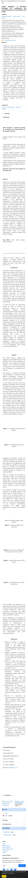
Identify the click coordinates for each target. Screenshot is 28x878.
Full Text (7, 113)
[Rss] (15, 870)
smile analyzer (10, 107)
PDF (8, 815)
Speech (4, 109)
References (7, 795)
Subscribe (22, 865)
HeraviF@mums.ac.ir (12, 767)
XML (6, 813)
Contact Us (5, 850)
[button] (14, 873)
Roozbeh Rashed (6, 16)
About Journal (6, 845)
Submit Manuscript (7, 849)
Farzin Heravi (16, 16)
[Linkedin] (11, 870)
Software (18, 107)
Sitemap (4, 852)
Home (4, 844)
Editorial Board (6, 847)
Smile (3, 107)
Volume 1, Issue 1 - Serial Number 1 (20, 802)
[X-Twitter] (7, 870)
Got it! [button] (4, 876)
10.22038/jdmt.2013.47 (10, 40)
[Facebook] (4, 870)
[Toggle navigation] (13, 3)
